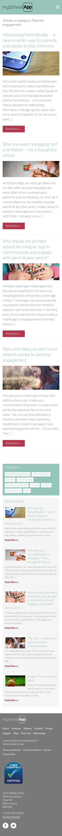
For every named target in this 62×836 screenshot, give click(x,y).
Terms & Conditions (12, 750)
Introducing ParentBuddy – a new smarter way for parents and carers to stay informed (30, 40)
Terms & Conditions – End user (37, 750)
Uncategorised (13, 490)
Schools (46, 485)
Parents (35, 485)
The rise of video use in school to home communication (42, 642)
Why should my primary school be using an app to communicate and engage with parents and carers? (31, 600)
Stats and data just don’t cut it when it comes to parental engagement (30, 355)
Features (16, 728)
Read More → (14, 128)
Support (7, 733)
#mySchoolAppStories (17, 474)
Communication (41, 474)
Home (6, 728)
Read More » (12, 540)
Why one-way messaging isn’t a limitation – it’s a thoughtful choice (30, 150)
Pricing (48, 728)
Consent (10, 479)
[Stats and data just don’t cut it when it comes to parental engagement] (31, 388)
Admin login (39, 733)
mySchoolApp (25, 479)
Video (27, 490)
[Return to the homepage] (17, 7)
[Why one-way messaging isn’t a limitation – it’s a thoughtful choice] (31, 176)
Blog (16, 733)
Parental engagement (17, 485)
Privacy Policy (9, 754)
